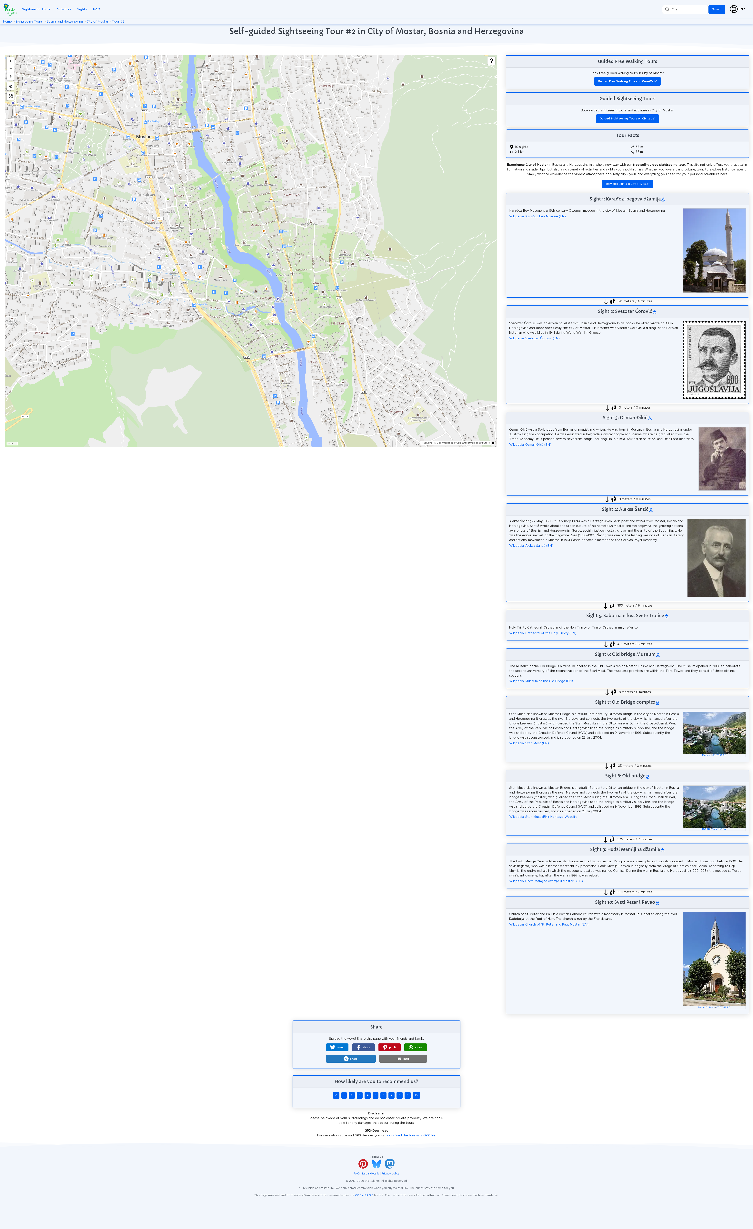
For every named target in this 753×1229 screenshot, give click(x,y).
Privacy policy (390, 1173)
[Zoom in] (11, 61)
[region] (251, 251)
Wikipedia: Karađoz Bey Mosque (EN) (537, 216)
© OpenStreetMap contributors (472, 443)
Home (7, 21)
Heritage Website (563, 816)
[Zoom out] (11, 69)
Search (716, 9)
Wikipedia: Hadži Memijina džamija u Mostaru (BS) (546, 881)
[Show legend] (491, 61)
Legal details (370, 1173)
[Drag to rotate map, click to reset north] (11, 76)
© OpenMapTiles (443, 443)
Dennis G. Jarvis (706, 1008)
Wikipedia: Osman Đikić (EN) (530, 444)
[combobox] (685, 9)
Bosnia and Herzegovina (64, 21)
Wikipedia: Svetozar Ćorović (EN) (534, 338)
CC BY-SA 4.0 (719, 755)
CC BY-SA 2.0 (723, 1008)
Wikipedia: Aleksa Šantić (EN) (531, 545)
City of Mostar (97, 21)
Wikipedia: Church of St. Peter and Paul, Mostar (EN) (548, 924)
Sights (82, 9)
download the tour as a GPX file (411, 1135)
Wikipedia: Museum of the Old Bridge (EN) (541, 681)
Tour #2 (118, 21)
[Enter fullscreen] (11, 96)
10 (416, 1095)
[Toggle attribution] (493, 443)
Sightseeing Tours (36, 9)
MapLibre (426, 443)
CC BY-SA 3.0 (364, 1195)
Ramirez (706, 755)
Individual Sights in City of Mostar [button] (627, 184)
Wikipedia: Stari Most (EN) (529, 743)
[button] (337, 1047)
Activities (63, 9)
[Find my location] (11, 86)
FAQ (96, 9)
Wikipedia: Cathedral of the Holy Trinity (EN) (542, 633)
